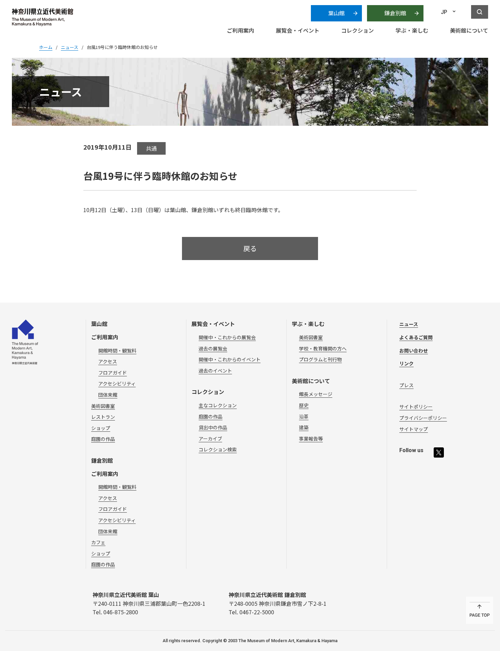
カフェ (98, 542)
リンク (406, 363)
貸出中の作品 (213, 427)
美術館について (311, 381)
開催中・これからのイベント (230, 359)
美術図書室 (103, 405)
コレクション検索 (218, 449)
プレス (406, 385)
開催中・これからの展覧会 (227, 337)
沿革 (304, 416)
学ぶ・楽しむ (308, 324)
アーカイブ (210, 438)
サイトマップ (413, 429)
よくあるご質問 (416, 337)
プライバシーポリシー (423, 417)
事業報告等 (311, 438)
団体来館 (107, 394)
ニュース (408, 324)
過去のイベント (215, 370)
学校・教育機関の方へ (323, 348)
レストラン (103, 416)
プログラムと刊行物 (320, 359)
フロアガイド (112, 372)
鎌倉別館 (395, 13)
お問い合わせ (413, 350)
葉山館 (336, 13)
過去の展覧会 (213, 348)
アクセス (107, 361)
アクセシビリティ (117, 383)
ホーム (45, 47)
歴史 (304, 405)
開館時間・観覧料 (117, 350)
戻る (250, 248)
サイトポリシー (416, 406)
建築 (304, 427)
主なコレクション (218, 405)
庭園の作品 (103, 438)
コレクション (207, 392)
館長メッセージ (315, 394)
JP (444, 12)
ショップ (100, 428)
